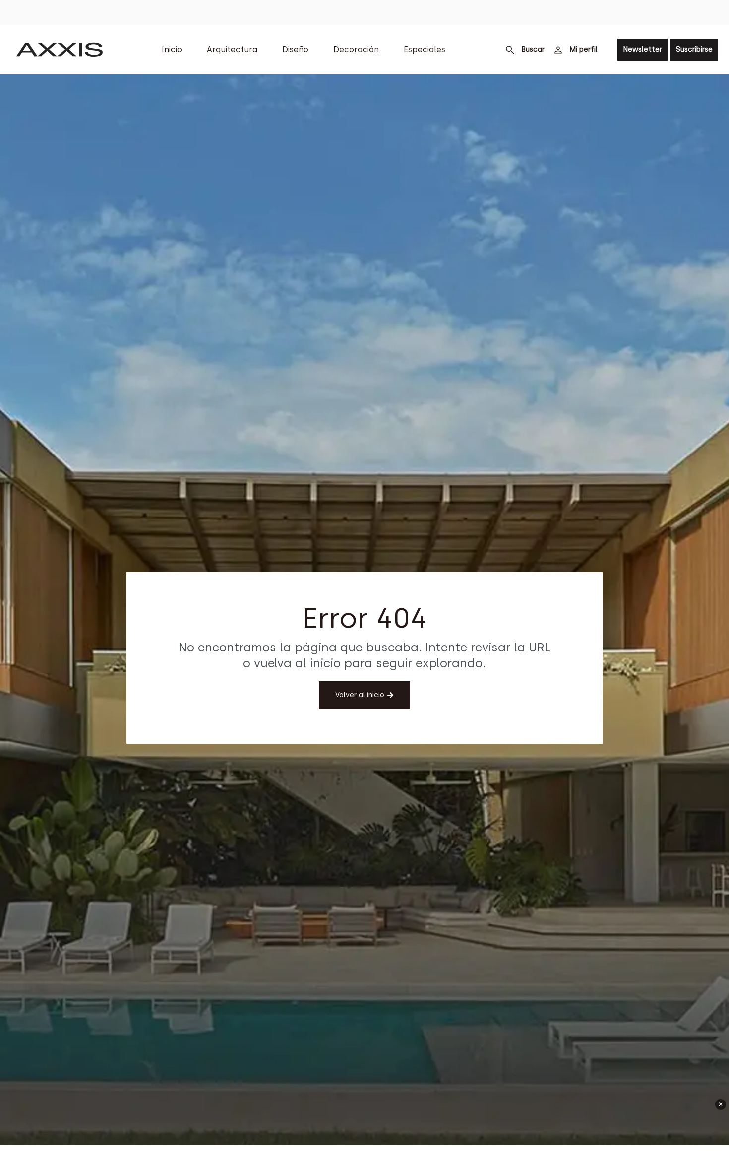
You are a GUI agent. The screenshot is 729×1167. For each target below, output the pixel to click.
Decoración (356, 49)
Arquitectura (232, 49)
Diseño (295, 49)
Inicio (172, 49)
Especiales (424, 49)
